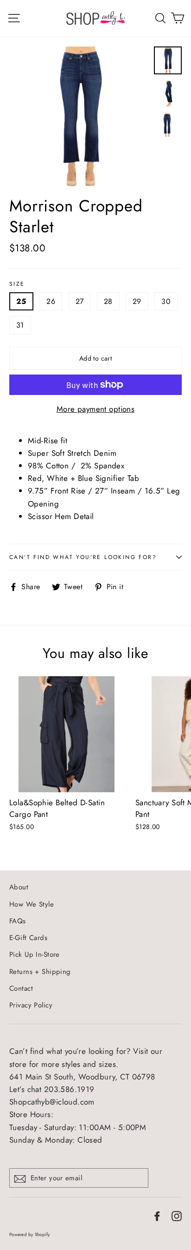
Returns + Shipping (40, 972)
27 (80, 301)
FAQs (17, 921)
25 (21, 301)
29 (137, 301)
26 (50, 301)
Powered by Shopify (29, 1234)
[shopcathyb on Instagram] (177, 1215)
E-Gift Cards (28, 938)
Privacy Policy (30, 1005)
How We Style (31, 904)
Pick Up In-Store (34, 954)
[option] (79, 116)
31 (20, 325)
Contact (21, 988)
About (18, 887)
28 (108, 301)
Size (17, 284)
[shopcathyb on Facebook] (157, 1215)
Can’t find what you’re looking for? (83, 557)
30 (166, 301)
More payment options (96, 408)
